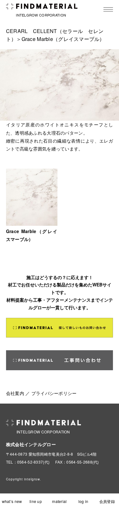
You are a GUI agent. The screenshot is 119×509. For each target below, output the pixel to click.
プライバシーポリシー (54, 393)
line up (36, 501)
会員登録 (107, 501)
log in (83, 501)
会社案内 (15, 393)
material (59, 501)
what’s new (12, 501)
